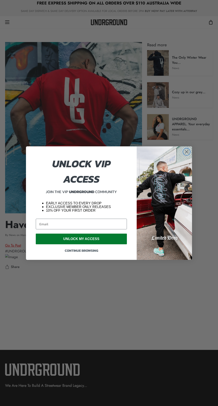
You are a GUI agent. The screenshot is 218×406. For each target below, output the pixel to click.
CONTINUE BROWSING (81, 250)
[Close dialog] (186, 152)
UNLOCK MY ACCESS (81, 239)
